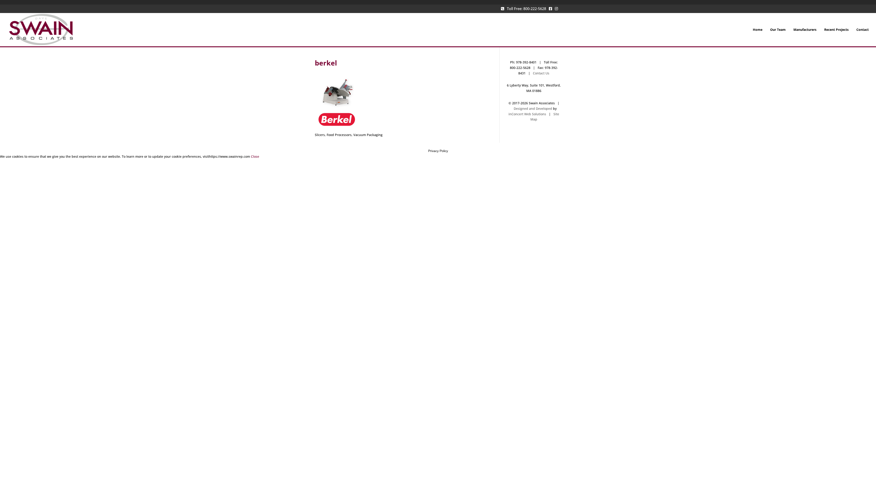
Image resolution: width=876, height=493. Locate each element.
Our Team (778, 30)
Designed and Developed (533, 108)
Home (757, 30)
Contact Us (541, 73)
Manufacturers (804, 30)
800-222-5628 (534, 8)
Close (255, 156)
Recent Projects (836, 30)
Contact (862, 30)
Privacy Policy (438, 151)
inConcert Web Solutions (527, 114)
